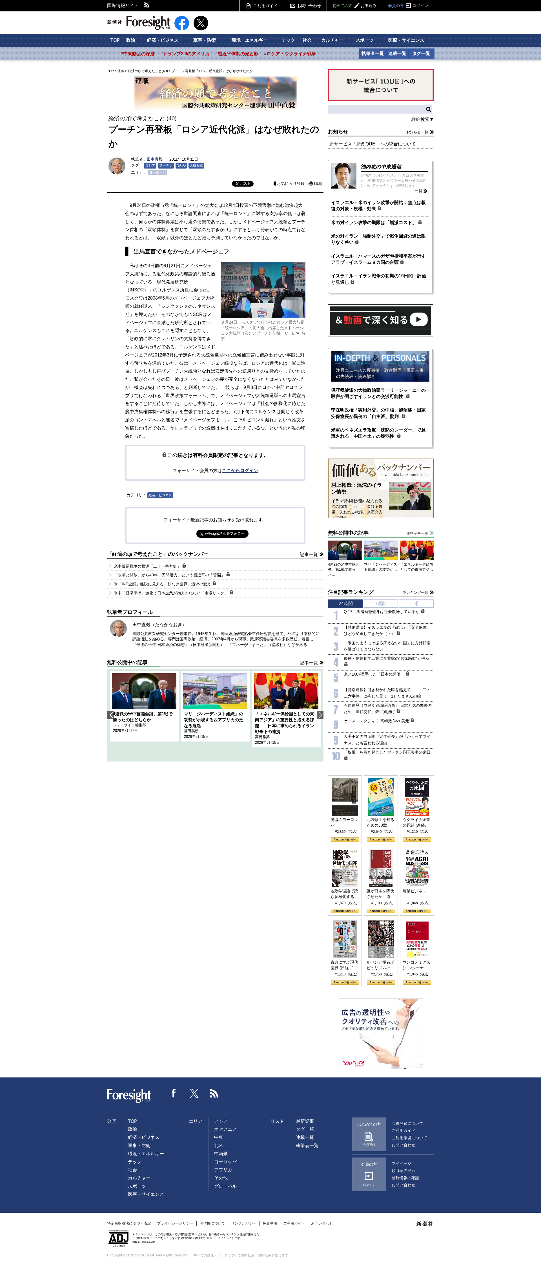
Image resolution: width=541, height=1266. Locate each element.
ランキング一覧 (415, 592)
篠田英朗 (191, 731)
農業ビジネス (414, 891)
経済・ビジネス (163, 40)
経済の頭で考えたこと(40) (148, 71)
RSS (147, 5)
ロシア (150, 165)
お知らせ (338, 131)
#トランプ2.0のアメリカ (185, 53)
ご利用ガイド (265, 5)
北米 (218, 1145)
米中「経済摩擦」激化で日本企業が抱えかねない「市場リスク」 (171, 593)
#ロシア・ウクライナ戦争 (290, 53)
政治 (130, 40)
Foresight (129, 1096)
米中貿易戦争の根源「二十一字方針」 (148, 566)
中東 (218, 1137)
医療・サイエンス (406, 40)
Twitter (194, 1093)
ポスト (245, 183)
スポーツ (365, 40)
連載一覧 (397, 53)
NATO (181, 165)
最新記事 (305, 1121)
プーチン (166, 165)
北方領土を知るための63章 (380, 822)
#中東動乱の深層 (138, 53)
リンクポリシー (244, 1223)
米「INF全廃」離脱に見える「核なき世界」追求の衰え (163, 584)
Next (320, 715)
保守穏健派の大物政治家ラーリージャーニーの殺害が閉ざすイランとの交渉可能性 (378, 393)
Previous (110, 715)
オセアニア (225, 1129)
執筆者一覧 (373, 53)
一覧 (418, 191)
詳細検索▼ (422, 119)
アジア (221, 1121)
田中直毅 (155, 159)
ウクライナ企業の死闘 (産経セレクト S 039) (416, 822)
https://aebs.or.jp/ (143, 1241)
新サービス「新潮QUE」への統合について (372, 143)
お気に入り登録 (291, 184)
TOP (115, 40)
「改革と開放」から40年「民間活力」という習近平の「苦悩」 (170, 575)
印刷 (318, 184)
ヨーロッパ (157, 172)
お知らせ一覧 (417, 132)
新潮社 (425, 1224)
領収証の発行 (403, 1170)
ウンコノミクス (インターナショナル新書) (416, 965)
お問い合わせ (309, 5)
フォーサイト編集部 (129, 725)
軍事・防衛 (204, 40)
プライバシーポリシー (175, 1223)
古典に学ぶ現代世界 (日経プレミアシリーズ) (344, 965)
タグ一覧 (421, 53)
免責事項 (270, 1223)
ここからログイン (240, 470)
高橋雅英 (262, 737)
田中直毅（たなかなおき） (159, 624)
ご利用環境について (409, 1138)
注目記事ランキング (351, 592)
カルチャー (332, 40)
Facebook (173, 1093)
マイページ (401, 1163)
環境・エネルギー (250, 40)
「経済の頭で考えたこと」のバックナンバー (158, 554)
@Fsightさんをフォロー (225, 533)
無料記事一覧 (417, 533)
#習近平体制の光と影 (236, 53)
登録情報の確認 (405, 1178)
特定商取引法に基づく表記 (129, 1223)
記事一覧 (309, 554)
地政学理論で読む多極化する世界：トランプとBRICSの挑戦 (344, 894)
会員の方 (408, 5)
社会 (307, 40)
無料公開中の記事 (127, 662)
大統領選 (196, 165)
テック (288, 40)
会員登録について (407, 1123)
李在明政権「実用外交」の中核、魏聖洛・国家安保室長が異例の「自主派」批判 (378, 413)
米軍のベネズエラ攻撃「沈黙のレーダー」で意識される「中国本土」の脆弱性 (378, 433)
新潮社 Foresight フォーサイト (138, 23)
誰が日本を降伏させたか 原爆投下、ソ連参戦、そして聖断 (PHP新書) (380, 894)
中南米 (221, 1153)
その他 (221, 1178)
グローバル (225, 1186)
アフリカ (223, 1169)
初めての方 (354, 5)
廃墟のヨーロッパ (344, 822)
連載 (120, 71)
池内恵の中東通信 (381, 166)
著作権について (212, 1223)
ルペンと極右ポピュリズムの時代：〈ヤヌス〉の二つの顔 (380, 965)
